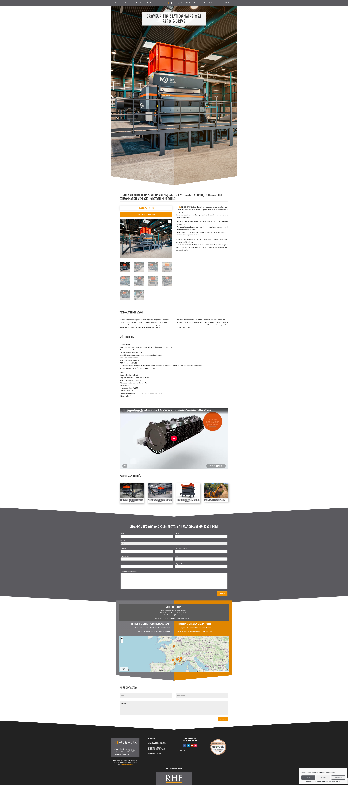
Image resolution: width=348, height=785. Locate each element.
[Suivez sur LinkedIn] (188, 745)
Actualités (189, 3)
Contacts (220, 3)
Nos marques (128, 3)
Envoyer (222, 594)
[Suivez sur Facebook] (184, 745)
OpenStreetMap (222, 672)
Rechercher (229, 3)
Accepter (308, 777)
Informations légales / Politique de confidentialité (328, 781)
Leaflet (211, 672)
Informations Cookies (311, 781)
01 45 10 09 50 (167, 613)
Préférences (338, 777)
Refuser (323, 777)
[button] (169, 221)
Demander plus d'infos (146, 208)
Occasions (150, 3)
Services (211, 3)
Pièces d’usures (140, 3)
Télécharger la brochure (146, 214)
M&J (179, 207)
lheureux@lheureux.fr (175, 615)
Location (157, 3)
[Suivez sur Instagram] (195, 745)
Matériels (118, 3)
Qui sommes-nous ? (199, 3)
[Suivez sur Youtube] (192, 745)
